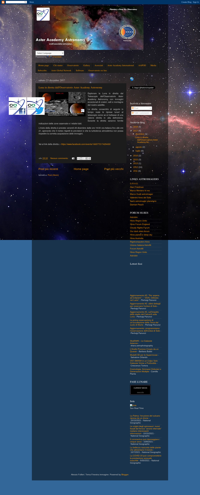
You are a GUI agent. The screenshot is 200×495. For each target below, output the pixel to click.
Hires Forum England (140, 224)
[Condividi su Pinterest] (89, 158)
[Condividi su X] (83, 158)
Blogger (124, 475)
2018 (136, 127)
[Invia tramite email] (78, 158)
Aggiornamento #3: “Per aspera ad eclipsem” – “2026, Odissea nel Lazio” (144, 297)
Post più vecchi (113, 169)
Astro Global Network (61, 70)
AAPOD (142, 65)
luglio (138, 151)
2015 (136, 160)
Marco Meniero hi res (140, 191)
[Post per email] (73, 158)
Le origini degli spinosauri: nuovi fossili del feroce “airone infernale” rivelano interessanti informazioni (145, 430)
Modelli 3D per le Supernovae (144, 355)
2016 (136, 156)
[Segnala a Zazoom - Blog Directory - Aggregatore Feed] (132, 80)
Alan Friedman (137, 187)
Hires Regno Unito (138, 221)
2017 (136, 131)
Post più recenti (48, 169)
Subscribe (42, 70)
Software (80, 70)
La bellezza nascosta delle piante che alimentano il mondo (145, 448)
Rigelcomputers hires (140, 242)
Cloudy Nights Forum (140, 228)
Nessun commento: (59, 158)
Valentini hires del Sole (140, 198)
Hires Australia (136, 238)
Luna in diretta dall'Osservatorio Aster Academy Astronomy (70, 87)
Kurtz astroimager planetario (143, 201)
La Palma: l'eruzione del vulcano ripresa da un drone (145, 417)
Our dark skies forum (139, 231)
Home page (43, 65)
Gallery (86, 65)
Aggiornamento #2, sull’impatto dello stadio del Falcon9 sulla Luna (144, 314)
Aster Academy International (120, 65)
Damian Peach (137, 205)
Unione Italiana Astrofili (140, 245)
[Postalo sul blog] (81, 158)
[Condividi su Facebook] (86, 158)
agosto (139, 147)
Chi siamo (58, 65)
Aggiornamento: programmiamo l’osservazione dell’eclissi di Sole (145, 329)
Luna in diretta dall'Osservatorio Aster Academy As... (146, 139)
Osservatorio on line (97, 70)
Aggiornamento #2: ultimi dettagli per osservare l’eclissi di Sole (145, 305)
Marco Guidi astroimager (141, 194)
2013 (136, 163)
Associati (99, 65)
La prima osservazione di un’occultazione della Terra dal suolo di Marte (144, 322)
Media (153, 65)
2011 (135, 171)
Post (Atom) (53, 175)
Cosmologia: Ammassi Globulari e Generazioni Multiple (145, 370)
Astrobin (134, 217)
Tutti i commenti (141, 113)
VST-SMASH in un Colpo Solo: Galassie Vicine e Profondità (144, 362)
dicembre (140, 134)
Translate (57, 57)
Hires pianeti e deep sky (141, 235)
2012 (136, 167)
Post (136, 108)
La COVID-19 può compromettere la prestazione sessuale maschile (145, 458)
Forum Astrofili (136, 249)
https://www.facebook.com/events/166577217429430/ (86, 144)
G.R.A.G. (134, 183)
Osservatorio (73, 65)
